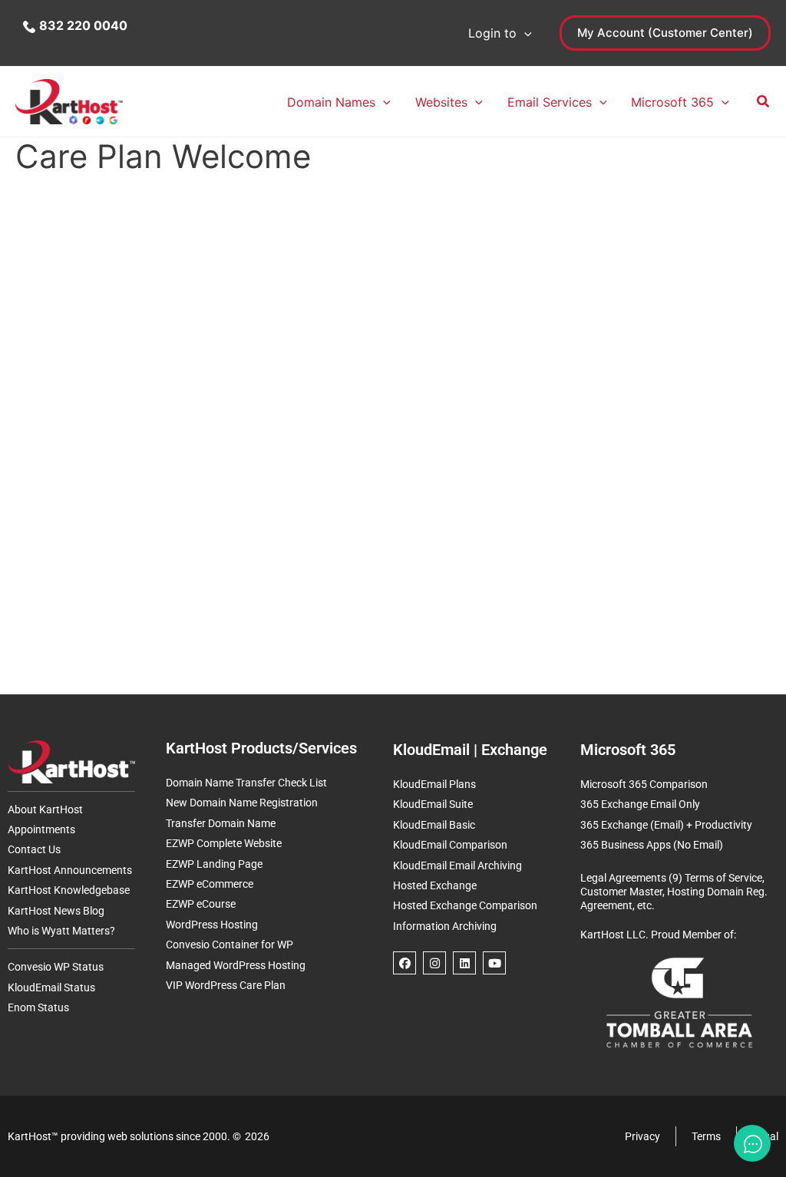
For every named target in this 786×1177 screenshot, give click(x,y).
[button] (524, 33)
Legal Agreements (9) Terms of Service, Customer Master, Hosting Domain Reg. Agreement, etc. (674, 892)
